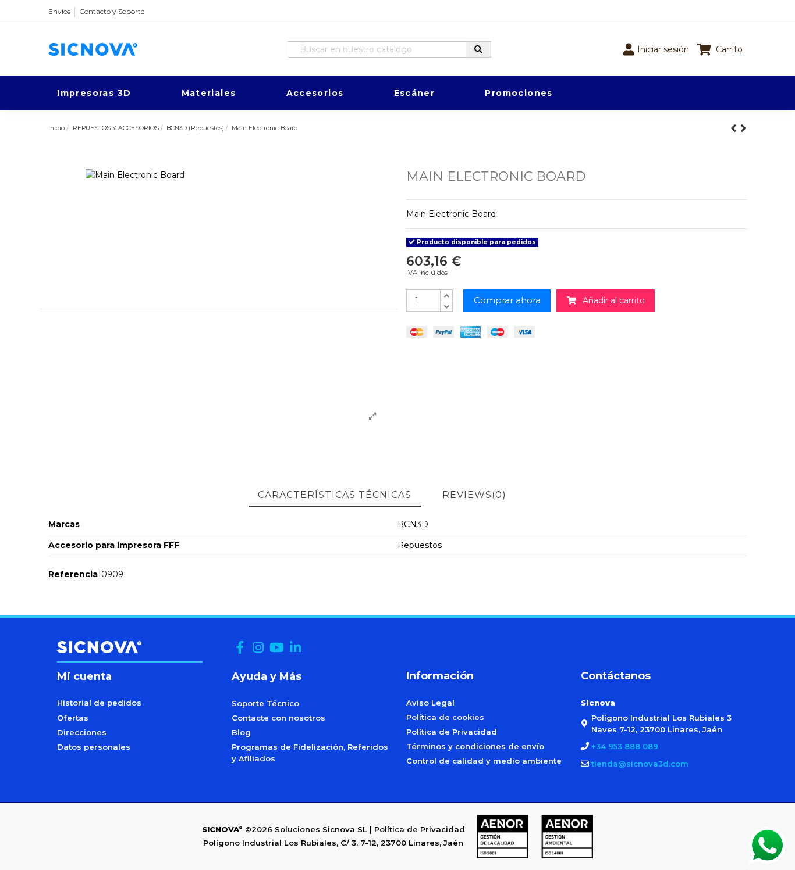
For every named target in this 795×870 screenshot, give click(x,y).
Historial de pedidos (99, 702)
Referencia (73, 574)
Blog (241, 732)
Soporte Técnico (265, 703)
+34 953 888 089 (624, 746)
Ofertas (72, 717)
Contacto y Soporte (111, 11)
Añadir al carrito (610, 300)
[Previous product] (735, 128)
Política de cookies (445, 717)
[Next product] (743, 128)
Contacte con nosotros (278, 717)
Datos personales (93, 746)
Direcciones (82, 732)
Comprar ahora (507, 300)
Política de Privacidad (451, 731)
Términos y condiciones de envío (475, 746)
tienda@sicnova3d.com (639, 763)
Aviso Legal (430, 702)
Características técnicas (334, 494)
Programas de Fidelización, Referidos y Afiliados (310, 752)
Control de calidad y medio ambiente (484, 760)
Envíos (59, 11)
